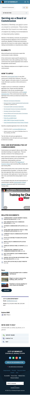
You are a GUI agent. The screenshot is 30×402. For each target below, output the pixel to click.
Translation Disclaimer (15, 387)
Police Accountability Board (10, 118)
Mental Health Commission (10, 115)
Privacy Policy (14, 375)
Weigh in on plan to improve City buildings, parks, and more (17, 279)
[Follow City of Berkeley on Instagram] (16, 358)
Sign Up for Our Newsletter (15, 362)
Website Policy (21, 375)
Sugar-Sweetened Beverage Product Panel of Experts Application (16, 230)
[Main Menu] (25, 2)
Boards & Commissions (8, 7)
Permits (14, 370)
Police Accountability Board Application (15, 238)
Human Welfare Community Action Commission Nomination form (14, 250)
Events (12, 372)
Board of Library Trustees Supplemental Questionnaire (16, 103)
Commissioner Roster (12, 76)
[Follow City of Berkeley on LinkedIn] (20, 358)
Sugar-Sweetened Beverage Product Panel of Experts (16, 122)
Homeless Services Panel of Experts (12, 111)
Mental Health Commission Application (15, 242)
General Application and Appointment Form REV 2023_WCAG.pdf (16, 258)
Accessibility (7, 375)
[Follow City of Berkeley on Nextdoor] (13, 358)
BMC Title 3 (7, 315)
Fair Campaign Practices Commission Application (15, 109)
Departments (6, 370)
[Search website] (28, 2)
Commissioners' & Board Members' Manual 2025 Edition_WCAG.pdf (15, 218)
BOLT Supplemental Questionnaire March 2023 (15, 254)
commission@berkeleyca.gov (19, 129)
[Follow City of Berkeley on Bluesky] (10, 358)
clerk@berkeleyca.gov (11, 301)
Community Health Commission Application (14, 106)
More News (6, 290)
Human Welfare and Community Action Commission (16, 113)
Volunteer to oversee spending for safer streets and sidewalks (18, 284)
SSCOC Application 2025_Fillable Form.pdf (15, 262)
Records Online (21, 370)
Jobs (17, 372)
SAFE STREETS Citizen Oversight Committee (14, 120)
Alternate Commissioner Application (12, 100)
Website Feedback (14, 377)
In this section (7, 13)
